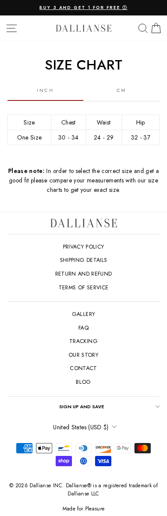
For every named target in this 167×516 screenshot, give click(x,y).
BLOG (83, 382)
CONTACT (83, 368)
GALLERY (83, 314)
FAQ (83, 328)
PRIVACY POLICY (83, 247)
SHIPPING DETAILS (83, 260)
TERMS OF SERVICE (84, 287)
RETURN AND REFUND (83, 274)
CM (122, 90)
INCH (45, 90)
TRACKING (83, 341)
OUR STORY (83, 355)
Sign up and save (81, 406)
